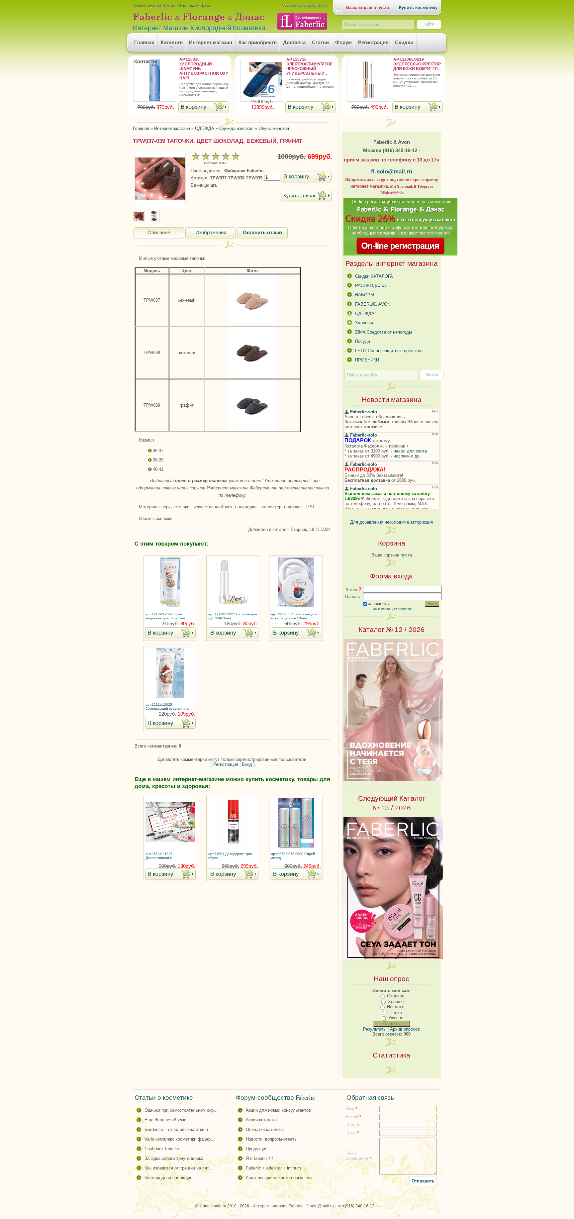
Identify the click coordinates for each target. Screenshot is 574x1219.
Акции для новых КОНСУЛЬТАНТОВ (278, 1110)
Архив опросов (405, 1029)
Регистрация (188, 5)
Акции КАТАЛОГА (261, 1119)
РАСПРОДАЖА (370, 285)
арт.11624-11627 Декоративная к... (160, 856)
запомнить (378, 603)
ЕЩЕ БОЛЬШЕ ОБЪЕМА (165, 1119)
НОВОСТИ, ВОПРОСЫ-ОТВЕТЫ (271, 1139)
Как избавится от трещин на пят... (178, 1168)
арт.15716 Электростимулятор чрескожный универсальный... (309, 66)
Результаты (374, 1029)
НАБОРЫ (364, 294)
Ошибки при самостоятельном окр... (181, 1110)
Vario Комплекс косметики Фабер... (179, 1139)
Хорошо (396, 1001)
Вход (206, 5)
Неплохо (395, 1006)
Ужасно (395, 1017)
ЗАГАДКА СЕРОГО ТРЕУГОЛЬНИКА (173, 1158)
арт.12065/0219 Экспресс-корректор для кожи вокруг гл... (417, 64)
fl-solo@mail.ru (391, 171)
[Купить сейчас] (306, 196)
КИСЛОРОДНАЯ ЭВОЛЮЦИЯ (168, 1177)
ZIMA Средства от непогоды (383, 332)
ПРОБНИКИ (367, 359)
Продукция (256, 1148)
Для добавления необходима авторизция (391, 522)
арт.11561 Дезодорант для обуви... (230, 856)
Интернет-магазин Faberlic (277, 1206)
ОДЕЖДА (364, 313)
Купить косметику (418, 7)
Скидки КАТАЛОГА (374, 276)
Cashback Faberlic (161, 1148)
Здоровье (364, 322)
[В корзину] (204, 107)
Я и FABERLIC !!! (259, 1158)
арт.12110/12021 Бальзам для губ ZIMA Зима (232, 616)
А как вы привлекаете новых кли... (281, 1177)
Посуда (362, 341)
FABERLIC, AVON (372, 304)
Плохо (395, 1012)
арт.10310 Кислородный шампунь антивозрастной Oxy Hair (203, 68)
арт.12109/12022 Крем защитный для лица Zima (165, 616)
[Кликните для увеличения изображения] (160, 178)
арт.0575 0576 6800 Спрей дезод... (293, 856)
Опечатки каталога (265, 1129)
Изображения (210, 232)
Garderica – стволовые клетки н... (178, 1129)
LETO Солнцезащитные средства (389, 350)
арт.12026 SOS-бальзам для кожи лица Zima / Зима (294, 616)
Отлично (395, 995)
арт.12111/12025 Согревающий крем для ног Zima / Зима (167, 707)
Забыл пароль (381, 609)
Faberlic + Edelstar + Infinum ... (276, 1168)
